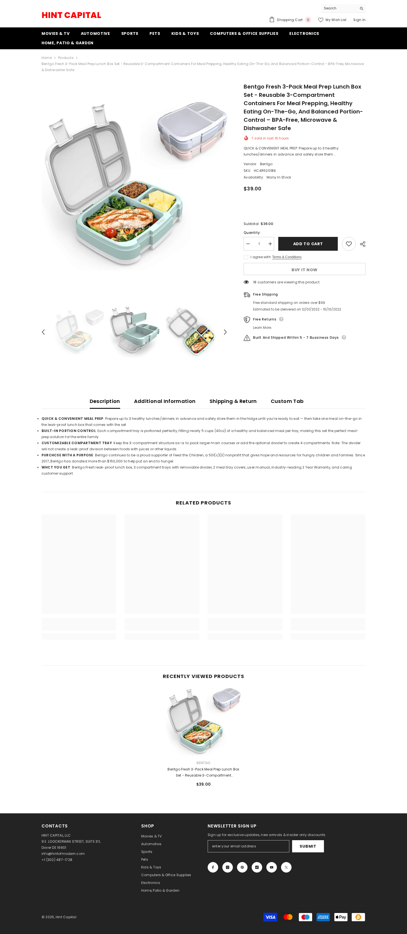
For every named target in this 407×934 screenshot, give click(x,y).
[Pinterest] (242, 867)
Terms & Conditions (287, 257)
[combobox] (339, 8)
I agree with (261, 257)
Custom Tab (287, 401)
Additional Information (165, 401)
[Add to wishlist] (349, 244)
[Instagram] (227, 867)
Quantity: (252, 232)
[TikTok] (257, 867)
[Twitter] (286, 867)
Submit (308, 846)
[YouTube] (271, 867)
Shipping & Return (233, 401)
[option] (134, 186)
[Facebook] (213, 867)
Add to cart (308, 244)
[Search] (343, 8)
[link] (79, 627)
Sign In (359, 19)
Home (47, 57)
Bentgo (266, 164)
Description (105, 401)
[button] (43, 332)
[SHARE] (360, 244)
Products (66, 57)
